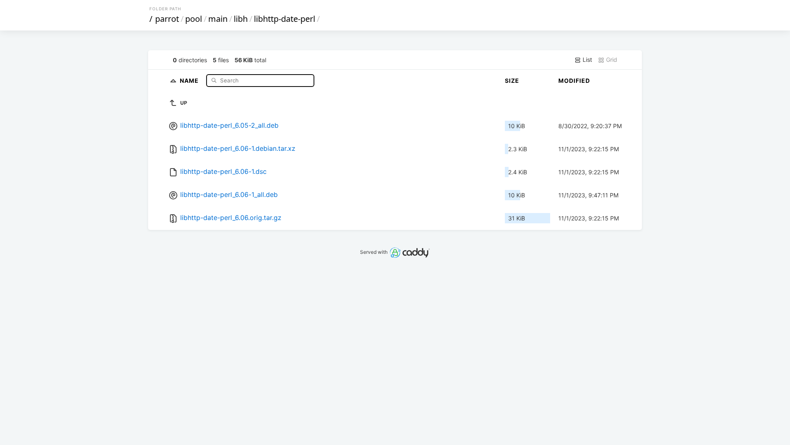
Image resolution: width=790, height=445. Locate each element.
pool (193, 18)
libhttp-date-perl (284, 18)
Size (512, 80)
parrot (167, 18)
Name (190, 80)
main (218, 18)
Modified (574, 80)
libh (241, 18)
